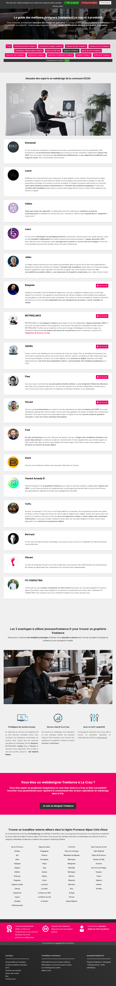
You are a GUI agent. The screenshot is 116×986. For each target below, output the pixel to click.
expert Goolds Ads (53, 51)
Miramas (71, 880)
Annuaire (8, 962)
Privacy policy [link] (58, 6)
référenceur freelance (36, 55)
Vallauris (99, 880)
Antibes (17, 851)
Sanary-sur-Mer (99, 859)
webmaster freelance (102, 55)
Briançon (17, 876)
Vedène (99, 884)
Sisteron (99, 864)
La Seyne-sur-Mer (44, 893)
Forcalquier (44, 859)
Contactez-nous (10, 979)
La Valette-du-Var (44, 897)
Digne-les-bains (44, 847)
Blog (6, 976)
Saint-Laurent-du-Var (99, 847)
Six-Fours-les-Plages (98, 868)
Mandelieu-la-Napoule (72, 855)
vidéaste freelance (83, 55)
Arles (17, 859)
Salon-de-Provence (99, 855)
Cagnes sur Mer (17, 884)
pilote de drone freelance (91, 51)
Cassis (17, 897)
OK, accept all (72, 3)
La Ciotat (44, 884)
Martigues (71, 872)
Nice (71, 889)
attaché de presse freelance (25, 46)
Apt (17, 855)
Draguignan (44, 851)
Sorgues (99, 872)
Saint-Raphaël (99, 851)
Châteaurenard (17, 905)
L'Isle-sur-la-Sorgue (72, 851)
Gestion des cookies (12, 973)
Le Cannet (44, 901)
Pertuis (71, 897)
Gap (44, 868)
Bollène (17, 872)
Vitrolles (99, 889)
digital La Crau (46, 970)
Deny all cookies (90, 3)
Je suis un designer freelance (58, 806)
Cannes (17, 889)
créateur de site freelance (99, 46)
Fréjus (44, 864)
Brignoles (17, 880)
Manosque (71, 859)
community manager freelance (50, 46)
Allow (67, 60)
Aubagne (17, 864)
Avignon (17, 868)
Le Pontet (71, 847)
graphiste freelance (71, 51)
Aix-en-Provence (17, 847)
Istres (44, 880)
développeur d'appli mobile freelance (28, 51)
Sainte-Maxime (71, 901)
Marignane (71, 864)
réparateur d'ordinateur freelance (60, 55)
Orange (71, 893)
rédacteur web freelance (15, 55)
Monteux (71, 884)
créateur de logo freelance (76, 46)
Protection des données (13, 970)
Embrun (44, 855)
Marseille (71, 868)
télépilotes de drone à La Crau (37, 333)
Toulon (98, 876)
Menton (71, 876)
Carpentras (17, 893)
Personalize (105, 3)
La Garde (44, 889)
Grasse (44, 872)
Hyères (44, 876)
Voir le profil (103, 285)
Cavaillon (17, 901)
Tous (9, 46)
